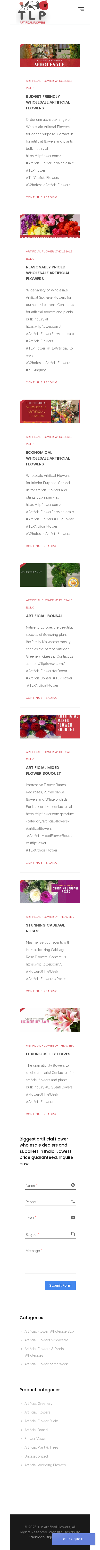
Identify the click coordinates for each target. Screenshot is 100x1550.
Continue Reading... (43, 197)
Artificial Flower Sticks (41, 1421)
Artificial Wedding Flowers (45, 1465)
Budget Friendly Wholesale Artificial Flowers (48, 102)
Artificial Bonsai (44, 616)
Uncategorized (36, 1456)
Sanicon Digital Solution (51, 1537)
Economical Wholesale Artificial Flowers (48, 458)
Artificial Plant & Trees (41, 1447)
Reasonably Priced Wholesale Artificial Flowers (48, 272)
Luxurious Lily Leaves (48, 1054)
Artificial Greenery (38, 1404)
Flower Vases (35, 1439)
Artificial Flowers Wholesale (46, 1340)
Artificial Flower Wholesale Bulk (49, 1331)
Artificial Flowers (37, 1412)
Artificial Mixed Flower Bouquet (43, 770)
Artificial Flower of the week (50, 917)
